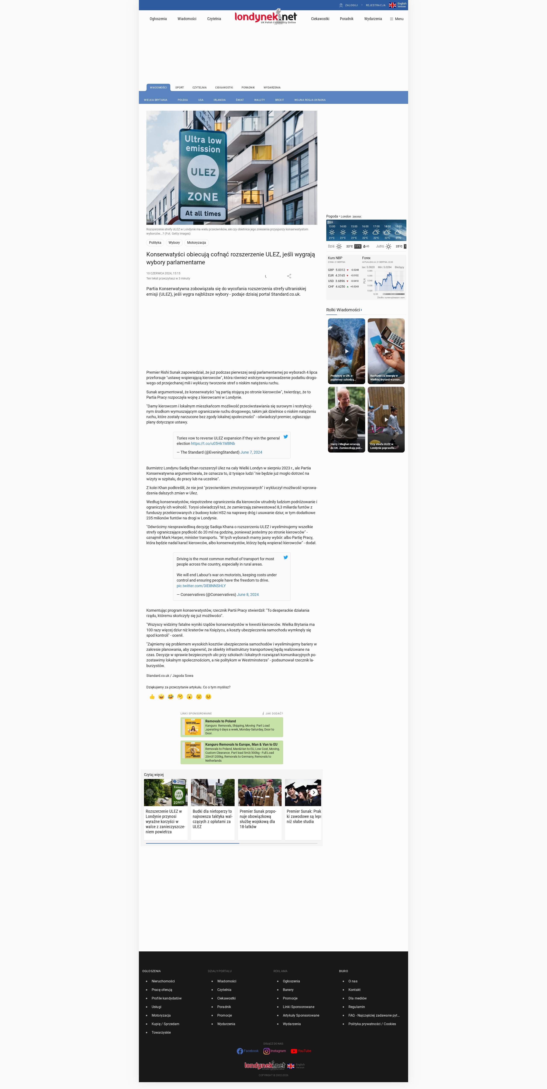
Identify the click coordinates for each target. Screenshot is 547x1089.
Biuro (343, 971)
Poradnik (346, 18)
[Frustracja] (208, 696)
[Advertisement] (273, 43)
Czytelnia (214, 18)
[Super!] (161, 696)
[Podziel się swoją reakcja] (267, 276)
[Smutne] (199, 696)
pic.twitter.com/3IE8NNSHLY (201, 585)
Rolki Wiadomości (343, 309)
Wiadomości (187, 18)
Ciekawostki (320, 18)
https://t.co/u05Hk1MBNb (213, 443)
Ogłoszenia (158, 18)
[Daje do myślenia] (180, 696)
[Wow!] (189, 696)
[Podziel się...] (289, 276)
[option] (173, 981)
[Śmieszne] (170, 696)
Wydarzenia (373, 18)
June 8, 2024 (248, 594)
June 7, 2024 (251, 452)
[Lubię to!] (152, 696)
